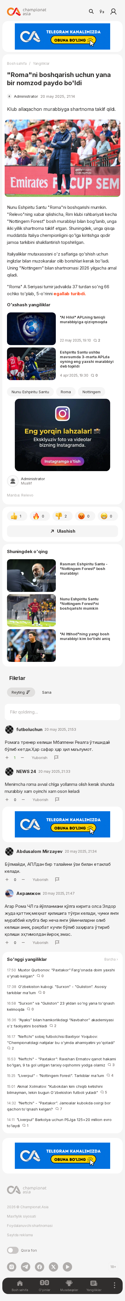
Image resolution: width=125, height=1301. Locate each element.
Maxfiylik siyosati (21, 1216)
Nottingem (92, 391)
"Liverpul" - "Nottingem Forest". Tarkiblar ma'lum (60, 1075)
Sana (46, 692)
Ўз (101, 11)
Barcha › (111, 959)
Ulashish (66, 531)
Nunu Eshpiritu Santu (30, 391)
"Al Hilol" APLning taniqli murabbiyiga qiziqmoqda (83, 319)
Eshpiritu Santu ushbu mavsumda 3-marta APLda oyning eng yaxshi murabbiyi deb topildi (87, 359)
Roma (66, 391)
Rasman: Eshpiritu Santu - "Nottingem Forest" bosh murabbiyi (84, 569)
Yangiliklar (41, 63)
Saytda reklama (20, 1235)
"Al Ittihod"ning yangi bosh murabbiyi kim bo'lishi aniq (85, 636)
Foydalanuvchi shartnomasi (30, 1225)
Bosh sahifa (17, 63)
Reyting (18, 692)
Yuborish (39, 757)
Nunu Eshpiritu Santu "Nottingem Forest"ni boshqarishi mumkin (79, 604)
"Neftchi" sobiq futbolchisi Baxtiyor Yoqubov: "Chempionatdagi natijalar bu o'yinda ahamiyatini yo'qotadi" (62, 1042)
